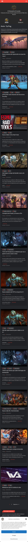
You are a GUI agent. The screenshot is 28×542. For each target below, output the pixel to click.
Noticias (12, 52)
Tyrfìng (3, 58)
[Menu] (2, 1)
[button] (26, 519)
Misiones (17, 92)
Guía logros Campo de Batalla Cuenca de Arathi (13, 174)
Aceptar (14, 531)
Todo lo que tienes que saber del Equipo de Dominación (13, 371)
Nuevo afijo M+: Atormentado (10, 411)
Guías (12, 92)
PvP (10, 171)
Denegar (14, 535)
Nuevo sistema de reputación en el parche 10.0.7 (13, 55)
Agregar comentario (6, 67)
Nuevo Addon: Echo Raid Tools (10, 135)
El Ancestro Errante (14, 11)
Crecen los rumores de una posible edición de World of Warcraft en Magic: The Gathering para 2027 (13, 514)
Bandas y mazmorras (7, 211)
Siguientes (15, 504)
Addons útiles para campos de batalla (12, 449)
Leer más (20, 66)
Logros (5, 171)
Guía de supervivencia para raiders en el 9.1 (13, 331)
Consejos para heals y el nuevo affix (12, 213)
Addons (5, 132)
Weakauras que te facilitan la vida (11, 487)
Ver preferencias (14, 539)
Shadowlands (11, 249)
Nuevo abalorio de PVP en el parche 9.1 (13, 292)
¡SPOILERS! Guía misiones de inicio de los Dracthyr (13, 95)
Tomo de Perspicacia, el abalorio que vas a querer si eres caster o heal (14, 252)
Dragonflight (6, 52)
